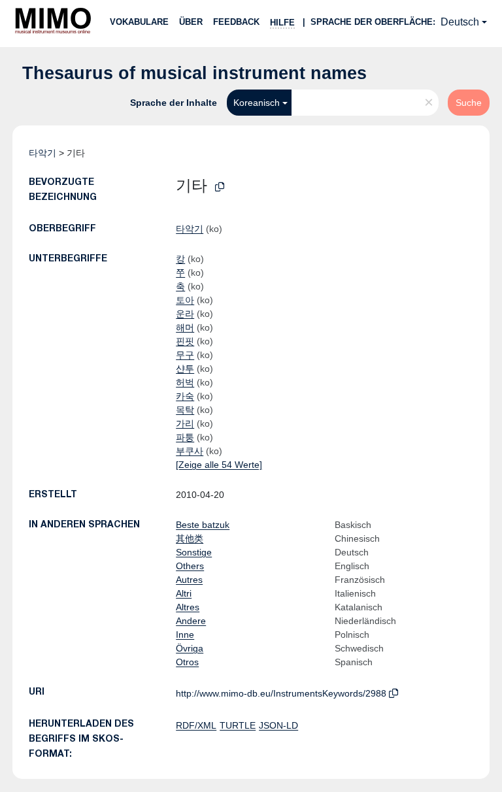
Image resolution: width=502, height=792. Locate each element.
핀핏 (185, 341)
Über (191, 22)
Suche (469, 102)
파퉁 (185, 437)
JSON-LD (278, 725)
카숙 (185, 396)
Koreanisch (256, 102)
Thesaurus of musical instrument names (194, 73)
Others (190, 566)
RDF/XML (196, 725)
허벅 (185, 382)
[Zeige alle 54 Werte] (219, 464)
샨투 (185, 368)
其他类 (189, 538)
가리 (185, 423)
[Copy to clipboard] (219, 187)
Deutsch (460, 21)
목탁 (185, 409)
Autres (189, 579)
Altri (184, 593)
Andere (191, 621)
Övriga (189, 648)
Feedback (236, 22)
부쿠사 (189, 451)
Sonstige (194, 552)
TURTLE (238, 725)
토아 (185, 300)
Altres (187, 607)
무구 (185, 355)
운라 (185, 313)
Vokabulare (139, 22)
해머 (185, 327)
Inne (185, 634)
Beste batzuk (202, 525)
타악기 (42, 153)
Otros (187, 662)
